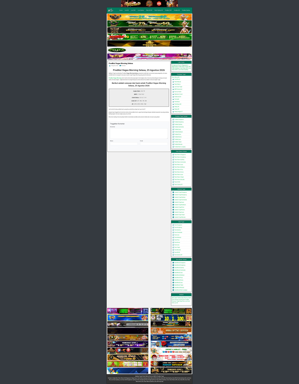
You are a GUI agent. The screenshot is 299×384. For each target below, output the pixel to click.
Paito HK (187, 66)
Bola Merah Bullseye (179, 275)
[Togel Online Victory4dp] (127, 317)
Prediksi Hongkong (179, 122)
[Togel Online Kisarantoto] (149, 43)
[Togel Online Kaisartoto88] (127, 364)
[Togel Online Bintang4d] (127, 344)
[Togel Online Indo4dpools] (127, 370)
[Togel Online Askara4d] (127, 337)
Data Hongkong (178, 227)
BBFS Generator (178, 89)
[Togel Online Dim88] (149, 23)
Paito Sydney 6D (159, 10)
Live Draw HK (183, 68)
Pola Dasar (177, 101)
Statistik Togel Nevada (179, 217)
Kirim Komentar (114, 147)
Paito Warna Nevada (179, 179)
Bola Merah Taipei (178, 285)
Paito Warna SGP (152, 378)
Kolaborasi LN (177, 96)
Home (120, 10)
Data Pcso (176, 239)
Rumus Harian (177, 91)
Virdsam (110, 378)
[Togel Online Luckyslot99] (171, 317)
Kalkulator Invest (178, 94)
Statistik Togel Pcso (179, 207)
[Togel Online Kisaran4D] (149, 37)
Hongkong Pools (176, 65)
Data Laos (176, 235)
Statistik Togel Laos (179, 202)
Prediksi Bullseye (178, 131)
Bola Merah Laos (178, 272)
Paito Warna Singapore (180, 154)
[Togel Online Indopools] (171, 357)
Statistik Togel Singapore (180, 192)
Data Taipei (177, 247)
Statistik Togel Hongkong (180, 194)
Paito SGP (181, 66)
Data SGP (163, 378)
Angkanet (129, 379)
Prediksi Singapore (179, 119)
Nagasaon (184, 65)
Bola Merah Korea (178, 280)
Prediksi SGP (168, 10)
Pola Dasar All (177, 104)
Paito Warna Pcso (178, 169)
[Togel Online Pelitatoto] (149, 50)
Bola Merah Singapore (179, 262)
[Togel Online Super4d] (149, 30)
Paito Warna (177, 84)
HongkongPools (152, 379)
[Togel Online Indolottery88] (171, 344)
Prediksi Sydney (186, 10)
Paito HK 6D (149, 10)
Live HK (127, 10)
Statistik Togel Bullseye (180, 204)
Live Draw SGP (123, 379)
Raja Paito (182, 301)
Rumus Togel (187, 297)
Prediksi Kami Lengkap (179, 146)
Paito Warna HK (175, 77)
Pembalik (176, 99)
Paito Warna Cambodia (180, 162)
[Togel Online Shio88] (171, 364)
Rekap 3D (176, 106)
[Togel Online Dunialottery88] (171, 331)
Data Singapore (178, 225)
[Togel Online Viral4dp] (149, 56)
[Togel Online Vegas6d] (127, 331)
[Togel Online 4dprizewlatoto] (127, 357)
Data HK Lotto (183, 379)
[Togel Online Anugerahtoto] (171, 337)
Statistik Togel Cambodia (180, 199)
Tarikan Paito (180, 297)
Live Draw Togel (178, 86)
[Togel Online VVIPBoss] (149, 17)
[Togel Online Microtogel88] (127, 311)
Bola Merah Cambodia (179, 270)
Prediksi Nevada (178, 144)
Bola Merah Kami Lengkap (180, 290)
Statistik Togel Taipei (179, 214)
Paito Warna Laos (178, 164)
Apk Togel (174, 297)
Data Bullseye (177, 237)
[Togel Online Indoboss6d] (171, 311)
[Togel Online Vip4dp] (171, 324)
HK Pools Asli (160, 381)
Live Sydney (141, 10)
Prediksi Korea (177, 136)
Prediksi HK (177, 10)
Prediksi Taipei (178, 141)
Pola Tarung (175, 299)
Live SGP (133, 10)
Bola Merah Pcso (178, 277)
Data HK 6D (177, 252)
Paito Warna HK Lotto (174, 379)
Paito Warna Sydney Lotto (162, 379)
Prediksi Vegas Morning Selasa (121, 63)
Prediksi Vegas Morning (115, 78)
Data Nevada (177, 249)
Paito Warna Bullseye (179, 167)
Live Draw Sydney (183, 69)
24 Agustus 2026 (114, 65)
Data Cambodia (178, 232)
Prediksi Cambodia (179, 126)
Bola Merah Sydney (179, 267)
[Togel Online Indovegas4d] (171, 370)
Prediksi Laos (177, 129)
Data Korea (177, 242)
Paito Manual (177, 81)
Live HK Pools (181, 299)
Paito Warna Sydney (179, 159)
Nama (111, 140)
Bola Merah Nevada (179, 287)
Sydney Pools (136, 379)
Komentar (123, 65)
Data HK (158, 378)
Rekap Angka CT (178, 111)
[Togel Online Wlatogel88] (127, 350)
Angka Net (115, 378)
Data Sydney (177, 230)
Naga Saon (175, 66)
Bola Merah (177, 79)
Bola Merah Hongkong (179, 265)
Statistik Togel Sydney (179, 197)
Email (141, 140)
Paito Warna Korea (179, 172)
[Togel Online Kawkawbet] (127, 324)
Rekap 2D (176, 109)
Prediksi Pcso (177, 134)
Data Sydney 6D (178, 254)
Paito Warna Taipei (179, 177)
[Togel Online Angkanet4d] (171, 350)
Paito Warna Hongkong (180, 157)
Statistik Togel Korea (179, 209)
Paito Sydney (175, 68)
